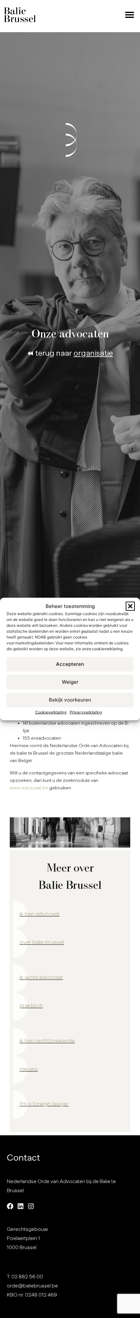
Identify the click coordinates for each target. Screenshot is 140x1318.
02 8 (16, 1277)
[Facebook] (10, 1206)
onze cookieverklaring (102, 648)
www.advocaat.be (29, 787)
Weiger (70, 682)
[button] (130, 606)
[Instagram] (31, 1206)
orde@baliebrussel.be (32, 1286)
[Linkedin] (20, 1206)
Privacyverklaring (86, 711)
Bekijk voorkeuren (70, 700)
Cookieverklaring (50, 711)
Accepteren (70, 664)
